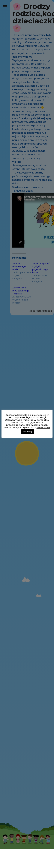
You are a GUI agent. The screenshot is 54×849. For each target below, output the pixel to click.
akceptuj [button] (27, 431)
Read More (43, 427)
